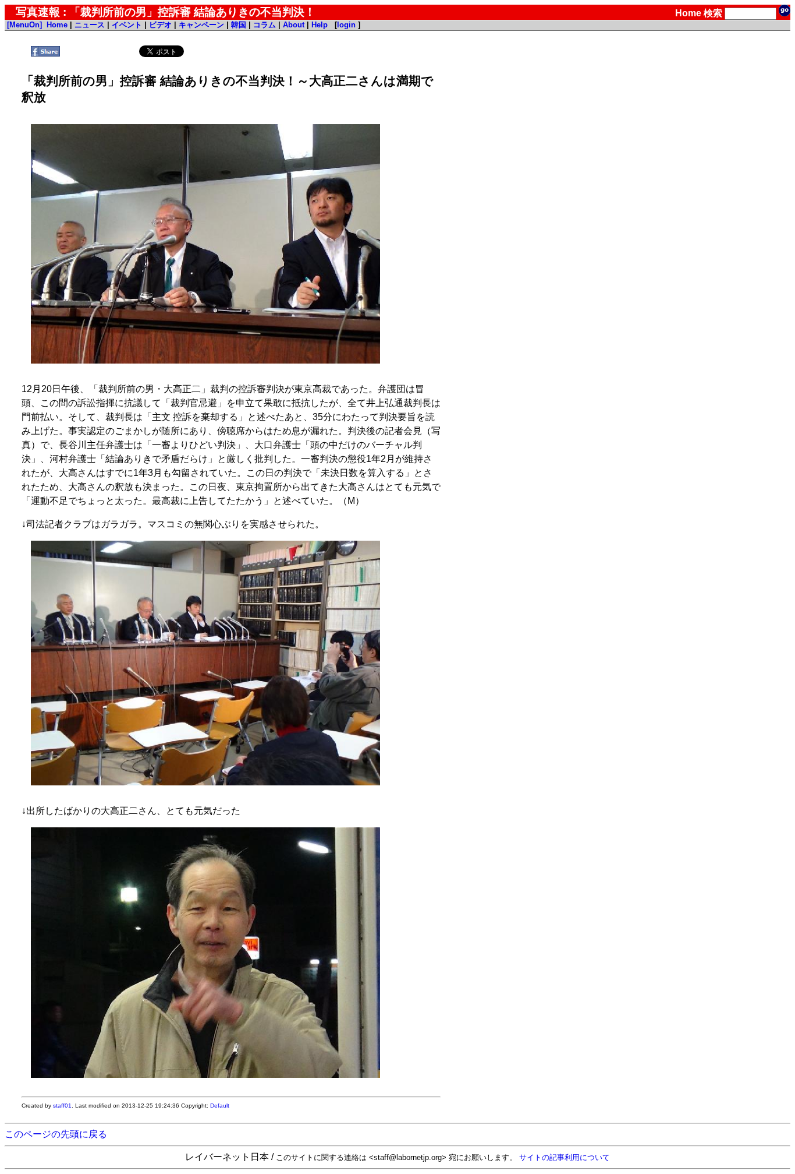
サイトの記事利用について (564, 1157)
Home (688, 13)
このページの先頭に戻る (56, 1134)
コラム (264, 24)
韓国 (238, 24)
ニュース (89, 24)
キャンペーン (201, 24)
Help (319, 24)
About (293, 24)
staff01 (62, 1105)
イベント (127, 24)
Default (219, 1105)
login (346, 24)
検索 (713, 13)
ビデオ (160, 24)
